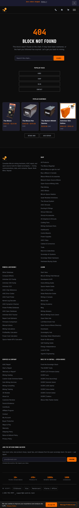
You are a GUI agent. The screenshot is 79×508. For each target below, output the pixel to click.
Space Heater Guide (47, 286)
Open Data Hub (46, 318)
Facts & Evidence (8, 403)
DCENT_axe (45, 375)
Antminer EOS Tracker (9, 315)
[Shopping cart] (68, 10)
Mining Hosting (7, 375)
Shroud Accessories (47, 215)
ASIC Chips (44, 240)
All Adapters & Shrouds (48, 219)
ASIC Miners (45, 190)
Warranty (5, 428)
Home (39, 73)
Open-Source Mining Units (50, 183)
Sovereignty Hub (46, 332)
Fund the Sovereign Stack (49, 364)
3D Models (6, 393)
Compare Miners (8, 276)
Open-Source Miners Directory (51, 325)
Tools (42, 247)
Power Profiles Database (10, 307)
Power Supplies (46, 236)
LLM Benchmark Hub (48, 322)
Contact (39, 89)
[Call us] (55, 10)
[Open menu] (74, 10)
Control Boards (46, 233)
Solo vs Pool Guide (47, 290)
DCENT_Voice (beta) (47, 389)
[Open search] (62, 10)
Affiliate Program (8, 410)
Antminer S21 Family (9, 279)
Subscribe (71, 459)
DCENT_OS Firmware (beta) (50, 371)
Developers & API (46, 279)
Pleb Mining (45, 187)
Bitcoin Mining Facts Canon (50, 315)
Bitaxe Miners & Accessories (50, 176)
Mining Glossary (46, 311)
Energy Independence (48, 346)
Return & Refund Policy (10, 435)
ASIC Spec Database (9, 311)
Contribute (6, 407)
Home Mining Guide (47, 283)
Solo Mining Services (9, 382)
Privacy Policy (7, 439)
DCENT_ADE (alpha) (47, 386)
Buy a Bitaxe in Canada (48, 173)
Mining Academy (46, 304)
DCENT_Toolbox (46, 396)
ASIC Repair (47, 136)
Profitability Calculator (9, 332)
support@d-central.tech (25, 493)
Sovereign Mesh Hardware (50, 258)
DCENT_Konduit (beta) (48, 382)
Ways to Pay (6, 424)
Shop (39, 79)
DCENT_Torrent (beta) (48, 393)
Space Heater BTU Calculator (12, 339)
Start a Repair (7, 368)
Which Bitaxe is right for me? (50, 169)
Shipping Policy (7, 431)
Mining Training (7, 389)
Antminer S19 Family (9, 283)
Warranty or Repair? (9, 371)
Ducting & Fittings (47, 208)
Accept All (51, 505)
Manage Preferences (67, 505)
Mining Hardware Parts (48, 226)
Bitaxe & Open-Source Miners (51, 180)
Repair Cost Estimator (9, 318)
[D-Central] (4, 10)
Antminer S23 (7, 286)
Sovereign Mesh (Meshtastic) (50, 336)
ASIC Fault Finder (8, 297)
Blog (39, 84)
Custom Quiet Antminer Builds (12, 379)
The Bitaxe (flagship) (48, 166)
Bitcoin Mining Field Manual (50, 276)
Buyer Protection (8, 421)
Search (58, 58)
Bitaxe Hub (31, 136)
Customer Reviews (8, 400)
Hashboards (45, 229)
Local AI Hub (45, 350)
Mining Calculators (8, 329)
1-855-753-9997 (8, 493)
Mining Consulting (8, 386)
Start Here (44, 272)
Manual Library (7, 325)
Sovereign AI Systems (48, 254)
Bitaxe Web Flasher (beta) (49, 400)
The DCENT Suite (46, 368)
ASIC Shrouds (45, 205)
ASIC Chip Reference (9, 290)
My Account (6, 417)
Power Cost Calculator (9, 336)
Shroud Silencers (46, 212)
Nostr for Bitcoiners (47, 339)
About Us (5, 396)
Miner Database (7, 272)
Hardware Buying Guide (49, 261)
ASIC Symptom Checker (10, 304)
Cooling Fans (45, 222)
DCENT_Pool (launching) (49, 379)
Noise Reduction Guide (48, 293)
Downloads (44, 329)
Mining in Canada (46, 297)
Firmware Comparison (9, 322)
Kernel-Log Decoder (9, 300)
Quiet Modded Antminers (49, 198)
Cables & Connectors (48, 244)
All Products (45, 162)
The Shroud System (47, 201)
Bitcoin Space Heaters (48, 194)
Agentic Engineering (47, 354)
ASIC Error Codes (8, 293)
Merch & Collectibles (48, 251)
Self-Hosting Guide (47, 343)
